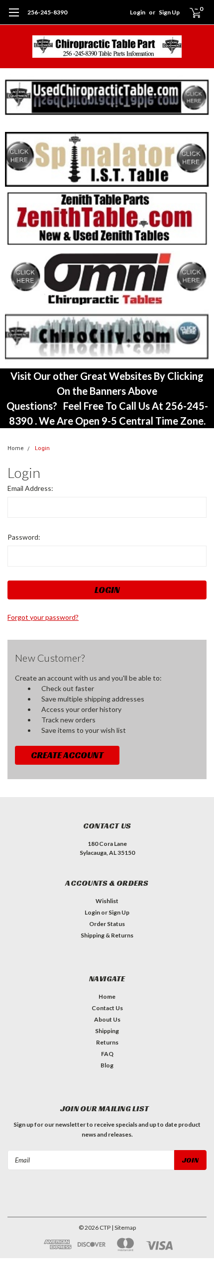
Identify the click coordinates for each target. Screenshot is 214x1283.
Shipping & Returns (107, 935)
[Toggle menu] (13, 17)
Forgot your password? (43, 617)
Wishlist (107, 901)
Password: (23, 537)
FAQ (107, 1053)
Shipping (107, 1031)
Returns (107, 1042)
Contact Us (107, 1008)
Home (15, 448)
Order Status (107, 924)
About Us (107, 1019)
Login (137, 12)
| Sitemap (123, 1227)
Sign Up (169, 12)
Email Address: (30, 488)
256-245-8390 (47, 12)
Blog (107, 1065)
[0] (190, 12)
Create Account (67, 755)
